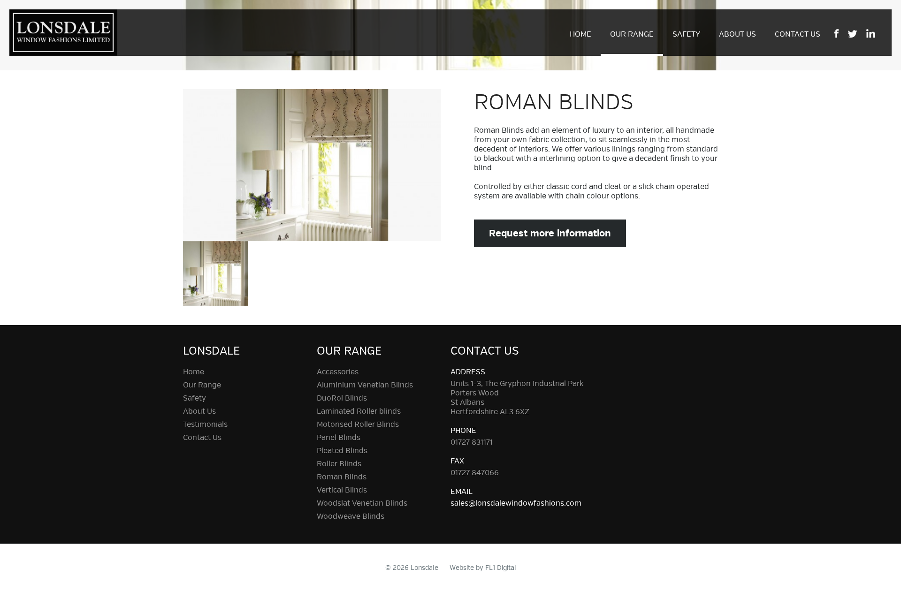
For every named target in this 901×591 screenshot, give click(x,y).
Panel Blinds (338, 437)
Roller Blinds (339, 464)
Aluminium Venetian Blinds (365, 385)
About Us (737, 34)
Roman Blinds (342, 477)
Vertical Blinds (342, 490)
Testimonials (205, 424)
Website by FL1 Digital (483, 568)
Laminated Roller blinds (359, 411)
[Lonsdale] (63, 31)
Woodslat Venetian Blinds (362, 503)
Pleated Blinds (342, 450)
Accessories (338, 372)
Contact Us (797, 34)
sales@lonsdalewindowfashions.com (515, 503)
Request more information (550, 233)
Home (580, 34)
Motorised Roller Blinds (358, 424)
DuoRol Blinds (342, 398)
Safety (686, 34)
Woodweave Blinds (350, 516)
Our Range (632, 34)
